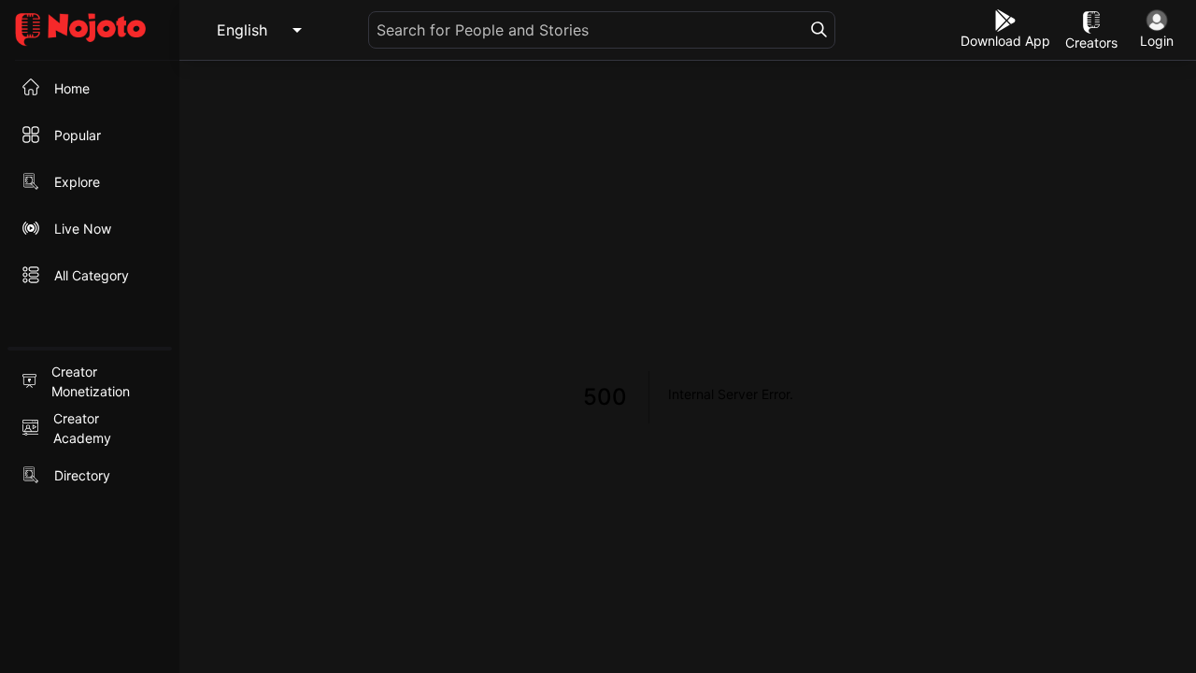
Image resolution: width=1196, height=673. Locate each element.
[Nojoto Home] (89, 30)
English (242, 30)
